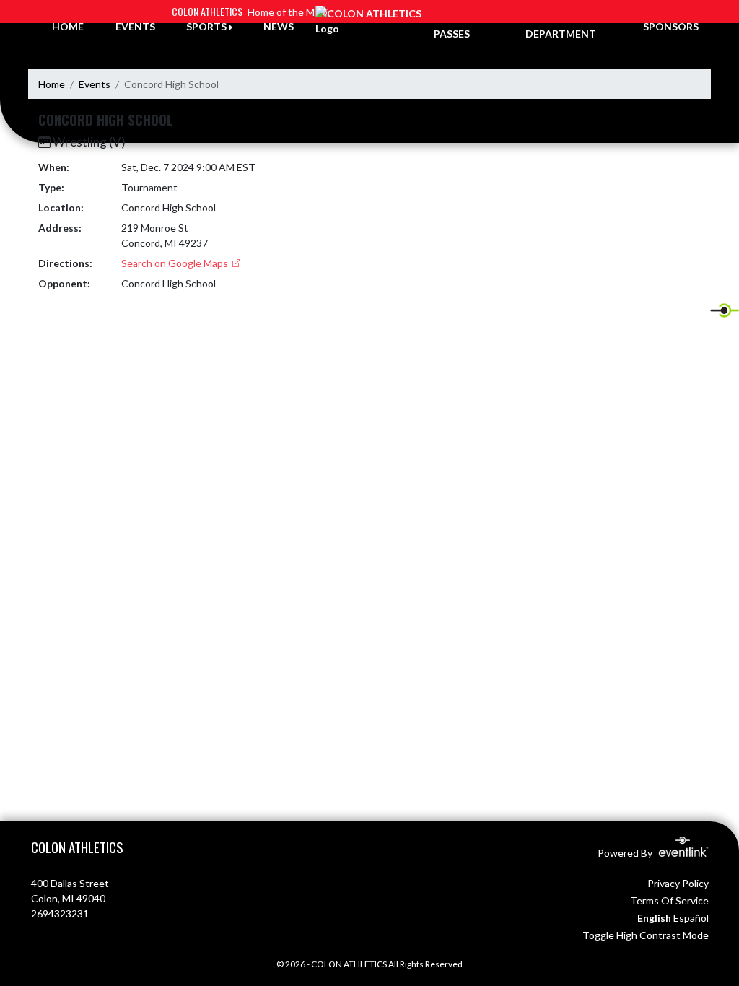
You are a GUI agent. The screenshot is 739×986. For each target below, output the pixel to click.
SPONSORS (671, 26)
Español (691, 918)
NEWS (278, 26)
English (654, 918)
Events (94, 84)
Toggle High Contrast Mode (645, 935)
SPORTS (206, 26)
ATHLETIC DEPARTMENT (560, 26)
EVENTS (135, 26)
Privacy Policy (678, 883)
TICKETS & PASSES (460, 26)
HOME (68, 26)
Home (51, 84)
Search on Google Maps (175, 263)
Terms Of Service (669, 900)
